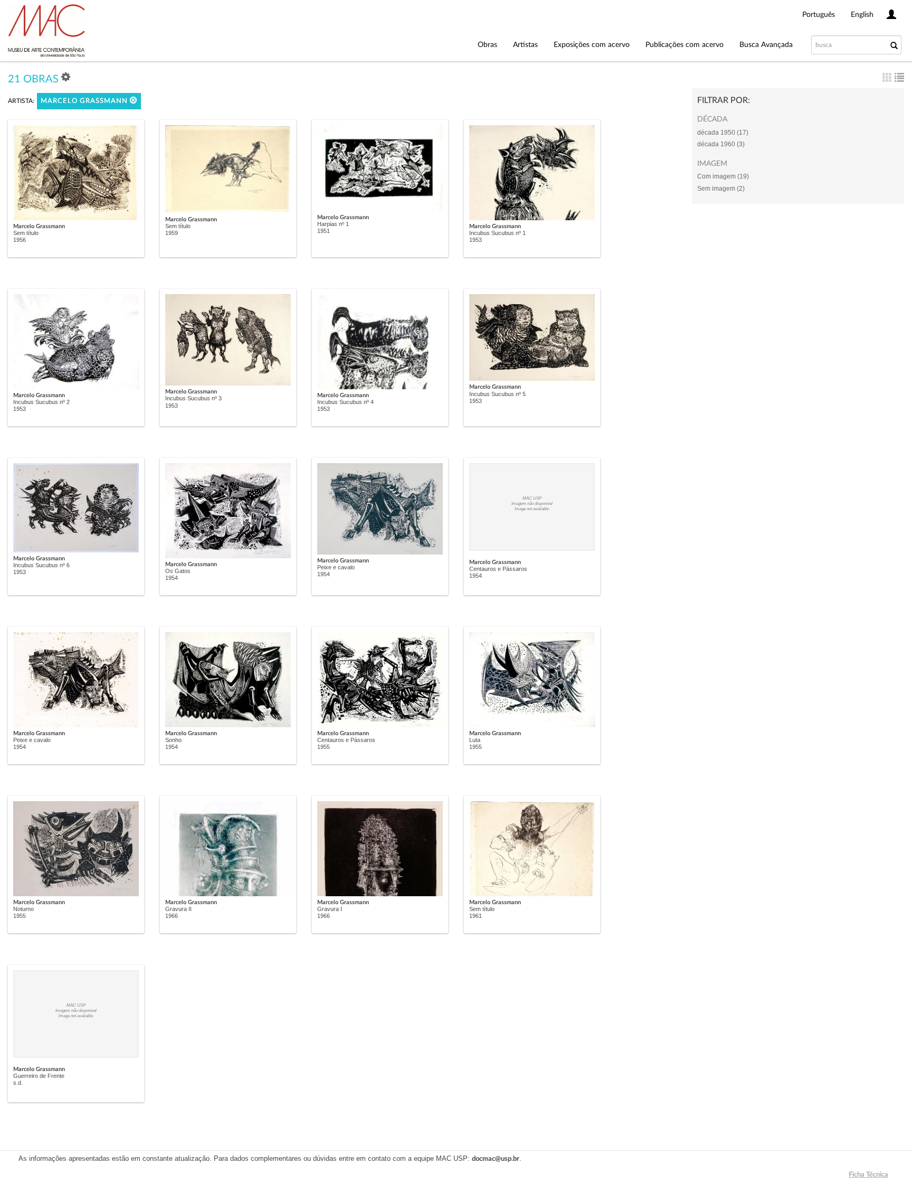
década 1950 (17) (722, 132)
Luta (474, 740)
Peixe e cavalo (336, 567)
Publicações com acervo (684, 45)
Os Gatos (178, 571)
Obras (487, 45)
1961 (475, 916)
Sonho (173, 740)
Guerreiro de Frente (38, 1076)
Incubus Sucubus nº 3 (193, 398)
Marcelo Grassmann (85, 101)
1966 (171, 916)
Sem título (26, 233)
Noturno (23, 909)
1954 (171, 578)
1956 (19, 240)
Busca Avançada (766, 45)
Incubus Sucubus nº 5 (497, 394)
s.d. (18, 1082)
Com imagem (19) (723, 176)
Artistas (525, 45)
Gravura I (329, 909)
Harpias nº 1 (333, 224)
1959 (171, 233)
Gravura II (178, 909)
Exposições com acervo (592, 45)
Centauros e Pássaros (498, 569)
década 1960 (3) (721, 144)
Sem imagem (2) (721, 188)
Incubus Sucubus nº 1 (497, 233)
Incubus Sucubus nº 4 (345, 402)
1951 (323, 231)
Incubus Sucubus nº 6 (41, 565)
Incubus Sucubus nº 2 (41, 402)
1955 (323, 747)
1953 (475, 240)
